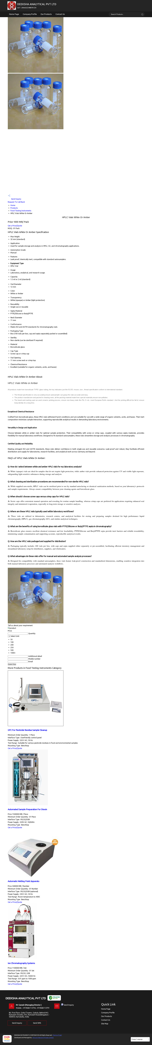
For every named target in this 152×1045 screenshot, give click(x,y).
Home (12, 205)
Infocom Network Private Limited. (43, 1037)
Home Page (14, 14)
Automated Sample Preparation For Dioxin (27, 809)
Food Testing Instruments (20, 211)
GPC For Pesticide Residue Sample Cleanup (27, 730)
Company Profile (30, 14)
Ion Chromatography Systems (21, 963)
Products (14, 208)
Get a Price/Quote (15, 226)
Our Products (46, 14)
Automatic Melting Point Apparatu (23, 881)
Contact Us (60, 14)
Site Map (104, 1024)
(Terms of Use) (57, 1035)
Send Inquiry (16, 199)
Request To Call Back (16, 202)
